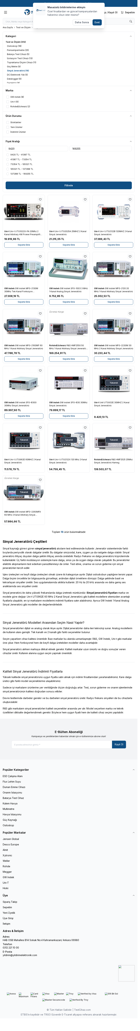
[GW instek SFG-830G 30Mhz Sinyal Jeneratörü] (24, 383)
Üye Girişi (8, 918)
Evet (97, 22)
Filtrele (69, 185)
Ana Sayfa (8, 27)
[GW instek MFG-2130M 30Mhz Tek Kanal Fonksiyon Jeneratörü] (24, 269)
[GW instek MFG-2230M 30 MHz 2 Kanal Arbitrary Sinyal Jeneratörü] (114, 326)
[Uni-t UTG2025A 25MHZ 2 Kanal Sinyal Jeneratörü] (69, 212)
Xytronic (7, 855)
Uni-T (6, 882)
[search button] (131, 21)
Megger (7, 871)
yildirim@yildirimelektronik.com (20, 955)
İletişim (6, 923)
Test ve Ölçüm (23, 27)
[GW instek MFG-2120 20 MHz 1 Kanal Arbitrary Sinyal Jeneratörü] (114, 269)
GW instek (9, 288)
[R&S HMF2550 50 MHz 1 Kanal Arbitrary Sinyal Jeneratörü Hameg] (69, 326)
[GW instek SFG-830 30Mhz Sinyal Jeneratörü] (69, 383)
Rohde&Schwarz (58, 345)
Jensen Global (11, 839)
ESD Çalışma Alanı (13, 776)
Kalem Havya (10, 803)
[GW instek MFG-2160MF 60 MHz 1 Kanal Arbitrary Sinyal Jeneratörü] (24, 326)
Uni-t (7, 231)
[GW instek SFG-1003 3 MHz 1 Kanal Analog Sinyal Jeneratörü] (69, 269)
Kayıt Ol (119, 744)
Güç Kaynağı (10, 819)
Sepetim (7, 907)
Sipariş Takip (10, 901)
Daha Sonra (82, 22)
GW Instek (8, 877)
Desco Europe (11, 844)
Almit (5, 849)
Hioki (5, 888)
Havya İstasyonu (12, 814)
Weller (6, 860)
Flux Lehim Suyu (12, 781)
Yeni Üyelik (9, 912)
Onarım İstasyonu (12, 792)
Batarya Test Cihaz (13, 798)
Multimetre (8, 808)
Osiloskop (8, 825)
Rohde (6, 866)
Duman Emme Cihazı (14, 787)
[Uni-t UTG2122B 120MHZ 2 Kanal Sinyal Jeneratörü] (114, 212)
